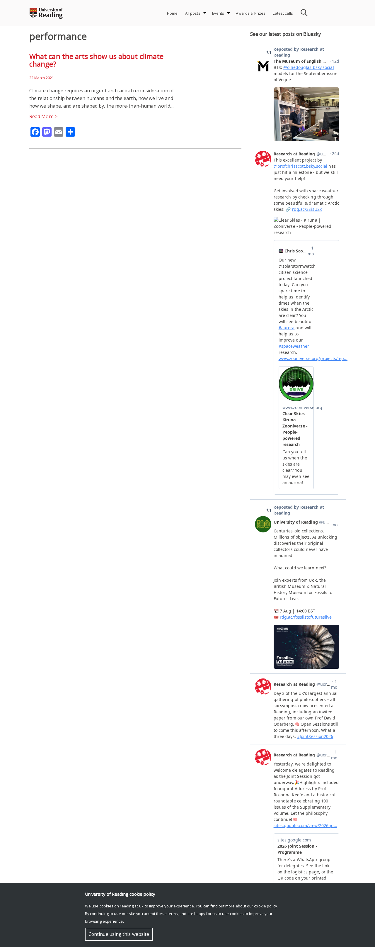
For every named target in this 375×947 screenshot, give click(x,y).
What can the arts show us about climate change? (96, 60)
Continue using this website (118, 934)
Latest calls (283, 13)
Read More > (43, 116)
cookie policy (265, 906)
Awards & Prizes (250, 13)
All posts (192, 13)
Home (172, 13)
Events (218, 13)
